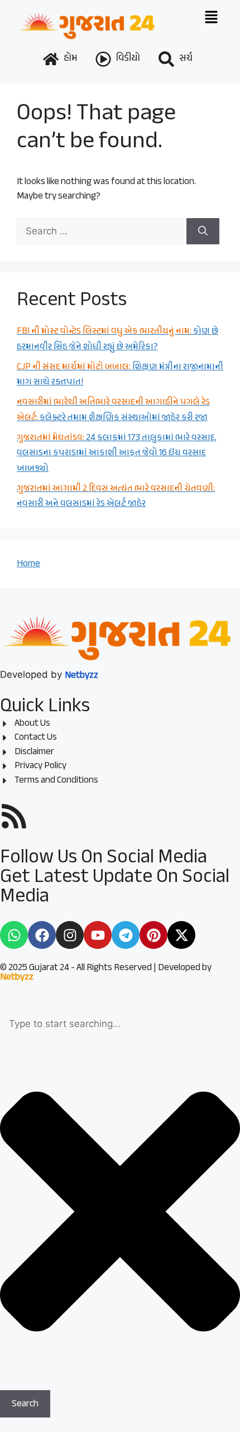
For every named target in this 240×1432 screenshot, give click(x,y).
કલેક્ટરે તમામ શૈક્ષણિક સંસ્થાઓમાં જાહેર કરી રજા (113, 410)
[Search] (202, 231)
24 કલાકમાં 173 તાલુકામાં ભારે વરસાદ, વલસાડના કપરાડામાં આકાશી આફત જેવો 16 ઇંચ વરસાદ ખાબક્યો (117, 453)
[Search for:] (101, 231)
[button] (211, 18)
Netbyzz (16, 977)
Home (28, 564)
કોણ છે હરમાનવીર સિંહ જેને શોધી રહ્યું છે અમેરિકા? (117, 339)
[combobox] (83, 1024)
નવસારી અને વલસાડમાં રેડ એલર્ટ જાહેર (116, 496)
